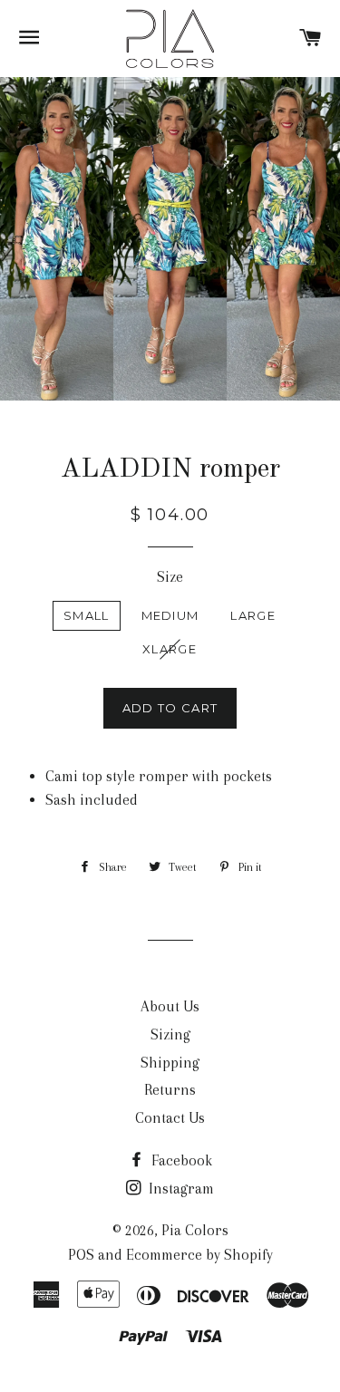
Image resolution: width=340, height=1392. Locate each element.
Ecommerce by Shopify (199, 1254)
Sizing (170, 1034)
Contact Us (170, 1117)
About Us (170, 1006)
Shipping (170, 1062)
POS (81, 1254)
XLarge (169, 649)
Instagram (179, 1188)
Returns (170, 1089)
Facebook (180, 1160)
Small (86, 615)
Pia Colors (194, 1230)
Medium (170, 615)
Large (253, 615)
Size (170, 576)
